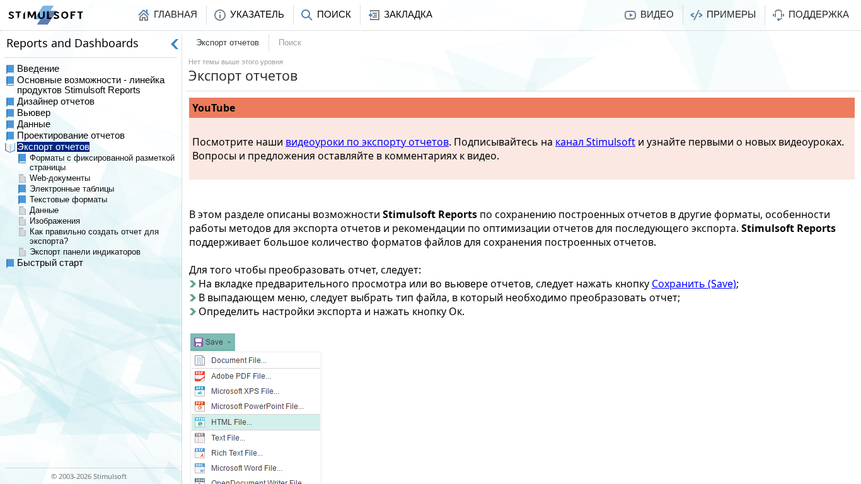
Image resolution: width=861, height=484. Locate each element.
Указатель (257, 14)
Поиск (334, 14)
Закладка (408, 14)
